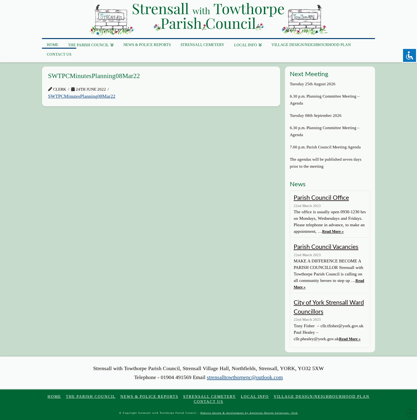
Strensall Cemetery (209, 396)
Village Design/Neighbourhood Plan (321, 396)
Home (54, 396)
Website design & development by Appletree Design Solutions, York (249, 413)
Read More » (333, 231)
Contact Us (208, 402)
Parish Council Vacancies (326, 247)
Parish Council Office (321, 198)
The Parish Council (91, 396)
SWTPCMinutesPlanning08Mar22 (81, 96)
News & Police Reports (149, 396)
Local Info (255, 396)
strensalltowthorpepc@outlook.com (245, 377)
